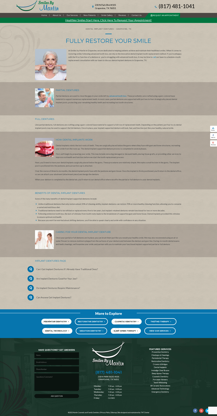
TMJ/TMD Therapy (160, 321)
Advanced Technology (160, 389)
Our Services (72, 15)
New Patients (90, 15)
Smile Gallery (107, 15)
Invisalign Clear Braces (160, 370)
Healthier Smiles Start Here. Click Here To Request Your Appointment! (108, 20)
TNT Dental (145, 412)
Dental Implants (160, 367)
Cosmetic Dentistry (126, 321)
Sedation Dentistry (90, 331)
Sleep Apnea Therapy (125, 331)
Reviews (122, 15)
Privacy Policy (105, 412)
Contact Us (136, 15)
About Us (57, 15)
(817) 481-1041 (176, 6)
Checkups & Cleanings (160, 355)
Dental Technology (56, 331)
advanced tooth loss (117, 96)
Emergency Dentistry (160, 392)
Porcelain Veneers (160, 380)
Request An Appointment (166, 15)
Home (44, 15)
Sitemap (114, 412)
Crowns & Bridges (160, 364)
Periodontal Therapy (160, 358)
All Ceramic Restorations (160, 386)
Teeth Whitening (160, 383)
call (154, 57)
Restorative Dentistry (90, 321)
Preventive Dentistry (55, 321)
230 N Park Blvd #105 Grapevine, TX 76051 (105, 7)
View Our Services (159, 331)
